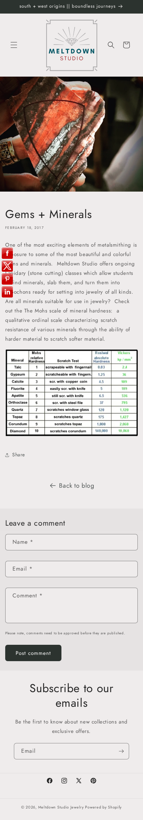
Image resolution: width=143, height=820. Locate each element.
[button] (14, 45)
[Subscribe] (121, 751)
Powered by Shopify (103, 807)
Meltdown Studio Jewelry (61, 807)
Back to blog (76, 485)
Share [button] (18, 454)
